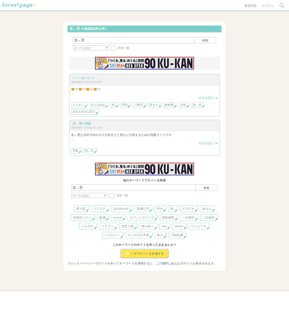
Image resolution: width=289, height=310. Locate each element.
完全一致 (123, 47)
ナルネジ (78, 105)
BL (114, 105)
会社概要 (161, 295)
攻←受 (197, 105)
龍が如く (148, 226)
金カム (206, 208)
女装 (183, 105)
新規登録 (251, 5)
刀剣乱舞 (177, 235)
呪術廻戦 (168, 217)
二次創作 (208, 217)
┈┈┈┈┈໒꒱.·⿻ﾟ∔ (83, 78)
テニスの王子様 (138, 235)
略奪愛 (169, 105)
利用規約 (138, 295)
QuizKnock (121, 208)
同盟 (75, 150)
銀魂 (102, 217)
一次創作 (188, 217)
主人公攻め (98, 105)
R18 (124, 105)
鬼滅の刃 (143, 208)
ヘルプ (90, 295)
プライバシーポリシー (190, 295)
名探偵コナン (82, 217)
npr (164, 226)
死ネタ (154, 105)
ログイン (268, 5)
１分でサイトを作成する (147, 253)
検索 (205, 40)
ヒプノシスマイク (142, 217)
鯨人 (160, 235)
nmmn (179, 226)
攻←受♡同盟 (82, 123)
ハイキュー (112, 235)
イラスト (108, 226)
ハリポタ (87, 226)
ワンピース (198, 226)
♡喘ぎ (138, 105)
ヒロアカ (188, 208)
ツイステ (100, 208)
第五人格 (128, 226)
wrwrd (117, 217)
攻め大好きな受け (84, 111)
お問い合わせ (114, 295)
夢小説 (80, 208)
